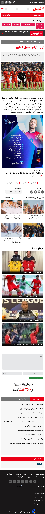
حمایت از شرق (39, 493)
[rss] (34, 481)
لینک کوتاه (18, 188)
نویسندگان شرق (39, 500)
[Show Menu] (2, 7)
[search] (2, 2)
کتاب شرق (7, 15)
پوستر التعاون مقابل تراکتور (33, 272)
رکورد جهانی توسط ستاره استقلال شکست (30, 430)
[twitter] (39, 192)
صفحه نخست (40, 474)
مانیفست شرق (39, 497)
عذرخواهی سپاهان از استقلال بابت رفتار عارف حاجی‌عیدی (26, 443)
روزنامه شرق (38, 15)
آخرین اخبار (36, 399)
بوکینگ (40, 464)
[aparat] (18, 481)
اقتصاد (17, 474)
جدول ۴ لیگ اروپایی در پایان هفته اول (31, 409)
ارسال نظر (36, 378)
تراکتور (25, 182)
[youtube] (10, 481)
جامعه (31, 474)
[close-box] (3, 33)
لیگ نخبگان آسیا (13, 182)
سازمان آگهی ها (39, 504)
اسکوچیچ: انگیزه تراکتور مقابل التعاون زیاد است (26, 344)
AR (6, 2)
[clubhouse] (14, 481)
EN (10, 2)
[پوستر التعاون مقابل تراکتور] (22, 262)
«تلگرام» (40, 176)
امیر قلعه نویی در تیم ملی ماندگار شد (32, 404)
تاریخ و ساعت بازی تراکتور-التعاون (30, 296)
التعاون (34, 182)
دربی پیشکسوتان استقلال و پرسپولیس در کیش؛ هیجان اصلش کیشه (22, 421)
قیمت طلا (15, 24)
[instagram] (30, 481)
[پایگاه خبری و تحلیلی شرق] (38, 9)
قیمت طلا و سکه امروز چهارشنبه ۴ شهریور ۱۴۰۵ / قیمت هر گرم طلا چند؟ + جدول (16, 33)
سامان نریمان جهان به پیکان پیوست (32, 426)
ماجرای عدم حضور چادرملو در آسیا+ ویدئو (30, 417)
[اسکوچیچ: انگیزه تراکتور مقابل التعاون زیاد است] (22, 334)
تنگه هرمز (40, 28)
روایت (36, 477)
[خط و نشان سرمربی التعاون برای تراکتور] (22, 310)
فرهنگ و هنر (8, 474)
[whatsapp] (31, 192)
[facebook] (35, 192)
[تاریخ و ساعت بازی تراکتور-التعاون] (22, 286)
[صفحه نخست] (13, 2)
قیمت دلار (40, 24)
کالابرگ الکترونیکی (28, 24)
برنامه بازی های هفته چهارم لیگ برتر (32, 439)
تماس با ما (41, 486)
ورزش (41, 42)
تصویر (29, 477)
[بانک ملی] (22, 392)
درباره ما (41, 490)
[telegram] (42, 192)
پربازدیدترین (22, 399)
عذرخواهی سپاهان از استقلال (34, 434)
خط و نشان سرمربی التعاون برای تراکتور (28, 320)
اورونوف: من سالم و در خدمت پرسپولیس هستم (28, 413)
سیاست (24, 474)
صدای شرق (21, 477)
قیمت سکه (6, 24)
